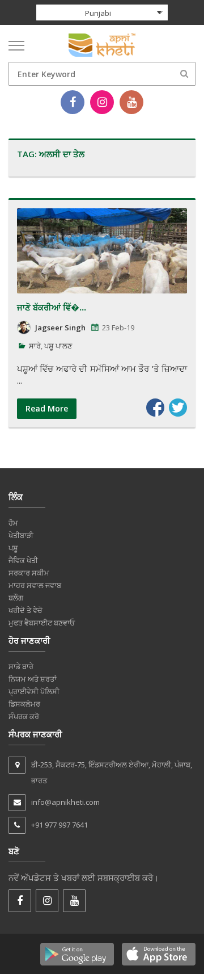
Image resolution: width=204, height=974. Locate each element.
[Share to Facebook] (155, 407)
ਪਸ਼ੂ (13, 548)
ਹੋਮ (13, 523)
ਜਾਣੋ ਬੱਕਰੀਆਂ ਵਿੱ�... (51, 307)
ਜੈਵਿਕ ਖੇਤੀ (23, 560)
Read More (47, 408)
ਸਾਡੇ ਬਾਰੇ (20, 666)
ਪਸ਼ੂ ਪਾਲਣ (58, 346)
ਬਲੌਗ (15, 598)
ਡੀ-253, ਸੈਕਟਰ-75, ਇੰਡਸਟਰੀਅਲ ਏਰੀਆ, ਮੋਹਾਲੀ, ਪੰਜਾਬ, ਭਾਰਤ (111, 772)
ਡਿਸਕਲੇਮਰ (24, 704)
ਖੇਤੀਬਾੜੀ (20, 535)
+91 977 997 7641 (59, 825)
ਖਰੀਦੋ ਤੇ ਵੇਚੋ (25, 610)
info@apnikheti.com (65, 802)
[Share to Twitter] (178, 407)
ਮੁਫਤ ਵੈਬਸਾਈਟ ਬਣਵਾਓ (41, 623)
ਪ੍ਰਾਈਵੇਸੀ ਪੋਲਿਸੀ (34, 691)
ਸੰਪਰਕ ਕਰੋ (23, 716)
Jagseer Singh (60, 327)
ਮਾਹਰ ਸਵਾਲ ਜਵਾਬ (34, 585)
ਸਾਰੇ (35, 346)
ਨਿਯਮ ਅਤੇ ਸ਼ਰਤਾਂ (32, 679)
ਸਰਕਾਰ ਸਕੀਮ (28, 573)
